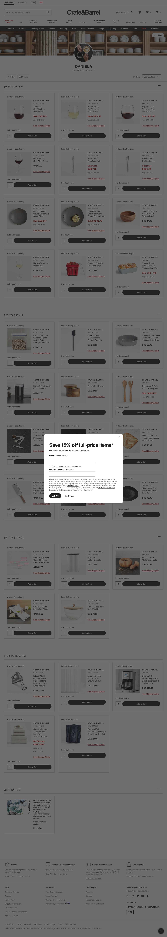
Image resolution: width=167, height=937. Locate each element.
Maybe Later (70, 495)
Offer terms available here (106, 488)
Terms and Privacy (73, 485)
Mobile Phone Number (61, 469)
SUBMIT (55, 495)
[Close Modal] (119, 437)
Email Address (58, 455)
